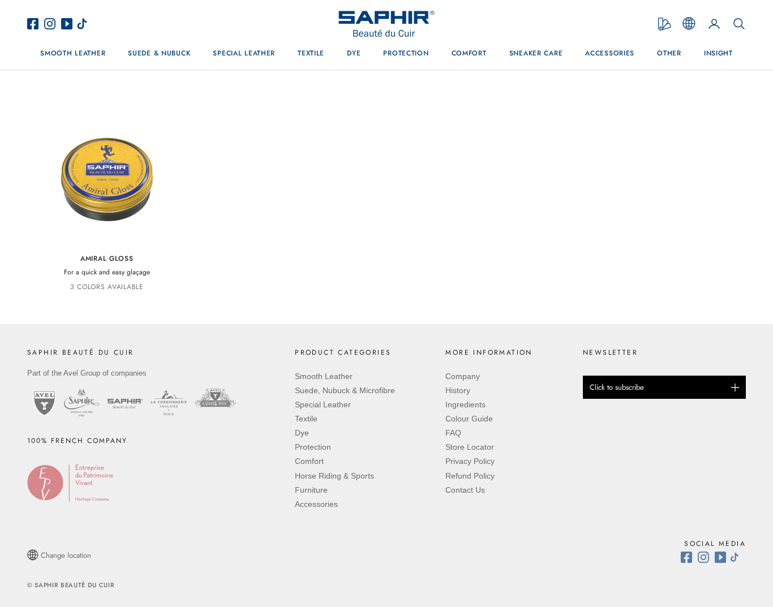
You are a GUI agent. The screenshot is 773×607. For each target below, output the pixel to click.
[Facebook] (35, 23)
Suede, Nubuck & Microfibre (345, 390)
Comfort (469, 53)
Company (462, 376)
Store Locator (469, 446)
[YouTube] (68, 23)
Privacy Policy (470, 461)
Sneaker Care (536, 53)
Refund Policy (470, 475)
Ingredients (465, 404)
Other (669, 53)
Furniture (311, 489)
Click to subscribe (617, 387)
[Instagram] (52, 23)
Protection (405, 53)
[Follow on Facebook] (689, 557)
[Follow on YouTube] (722, 557)
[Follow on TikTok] (737, 557)
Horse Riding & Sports (334, 475)
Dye (353, 53)
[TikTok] (85, 24)
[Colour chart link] (664, 24)
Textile (311, 53)
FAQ (453, 432)
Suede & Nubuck (159, 53)
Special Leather (244, 53)
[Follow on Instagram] (706, 557)
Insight (718, 53)
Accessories (609, 53)
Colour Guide (469, 418)
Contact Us (465, 489)
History (457, 390)
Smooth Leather (72, 53)
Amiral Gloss (107, 258)
